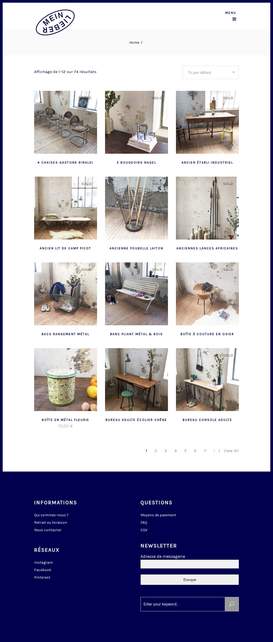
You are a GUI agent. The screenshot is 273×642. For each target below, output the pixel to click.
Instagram (43, 562)
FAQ (143, 522)
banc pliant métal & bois (136, 334)
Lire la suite (52, 162)
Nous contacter (48, 530)
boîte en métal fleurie (65, 420)
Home (134, 42)
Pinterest (42, 577)
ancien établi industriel (207, 162)
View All (231, 450)
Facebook (42, 570)
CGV (143, 530)
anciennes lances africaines (207, 248)
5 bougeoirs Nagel (136, 162)
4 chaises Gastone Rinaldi (65, 162)
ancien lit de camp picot (65, 248)
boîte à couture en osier (207, 334)
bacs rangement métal (65, 334)
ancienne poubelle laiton (136, 248)
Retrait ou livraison (50, 522)
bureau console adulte (207, 420)
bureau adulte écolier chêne (136, 420)
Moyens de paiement (158, 515)
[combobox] (211, 72)
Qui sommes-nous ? (51, 515)
